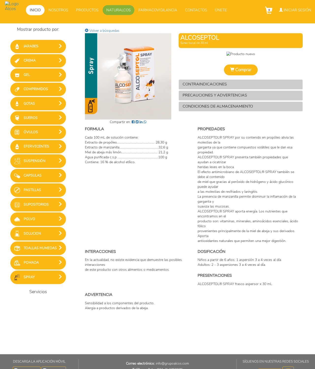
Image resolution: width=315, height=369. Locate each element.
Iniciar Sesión (297, 10)
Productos (87, 10)
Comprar (243, 70)
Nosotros (58, 10)
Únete (221, 10)
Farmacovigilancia (158, 10)
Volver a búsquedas (103, 30)
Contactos (196, 10)
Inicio (35, 10)
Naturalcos (118, 10)
